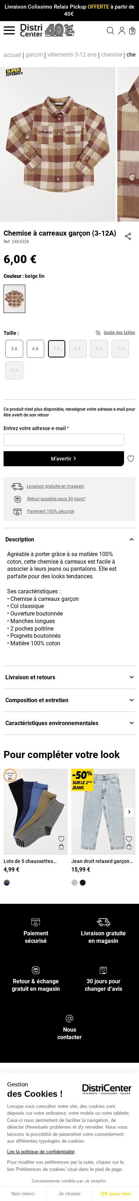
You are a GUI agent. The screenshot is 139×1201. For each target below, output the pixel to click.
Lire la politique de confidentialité (40, 1151)
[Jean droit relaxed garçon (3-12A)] (74, 882)
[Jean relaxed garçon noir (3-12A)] (82, 882)
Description (19, 539)
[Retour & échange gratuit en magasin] (36, 969)
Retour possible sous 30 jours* (56, 498)
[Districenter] (31, 30)
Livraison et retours (30, 677)
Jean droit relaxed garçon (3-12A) (100, 861)
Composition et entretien (36, 700)
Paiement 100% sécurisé (50, 511)
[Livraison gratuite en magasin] (103, 921)
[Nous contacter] (69, 1018)
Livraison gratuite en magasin (55, 486)
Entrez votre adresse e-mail (36, 428)
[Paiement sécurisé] (35, 921)
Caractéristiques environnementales (51, 723)
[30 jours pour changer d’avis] (103, 969)
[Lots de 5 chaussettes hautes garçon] (7, 882)
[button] (104, 30)
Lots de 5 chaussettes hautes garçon (28, 861)
